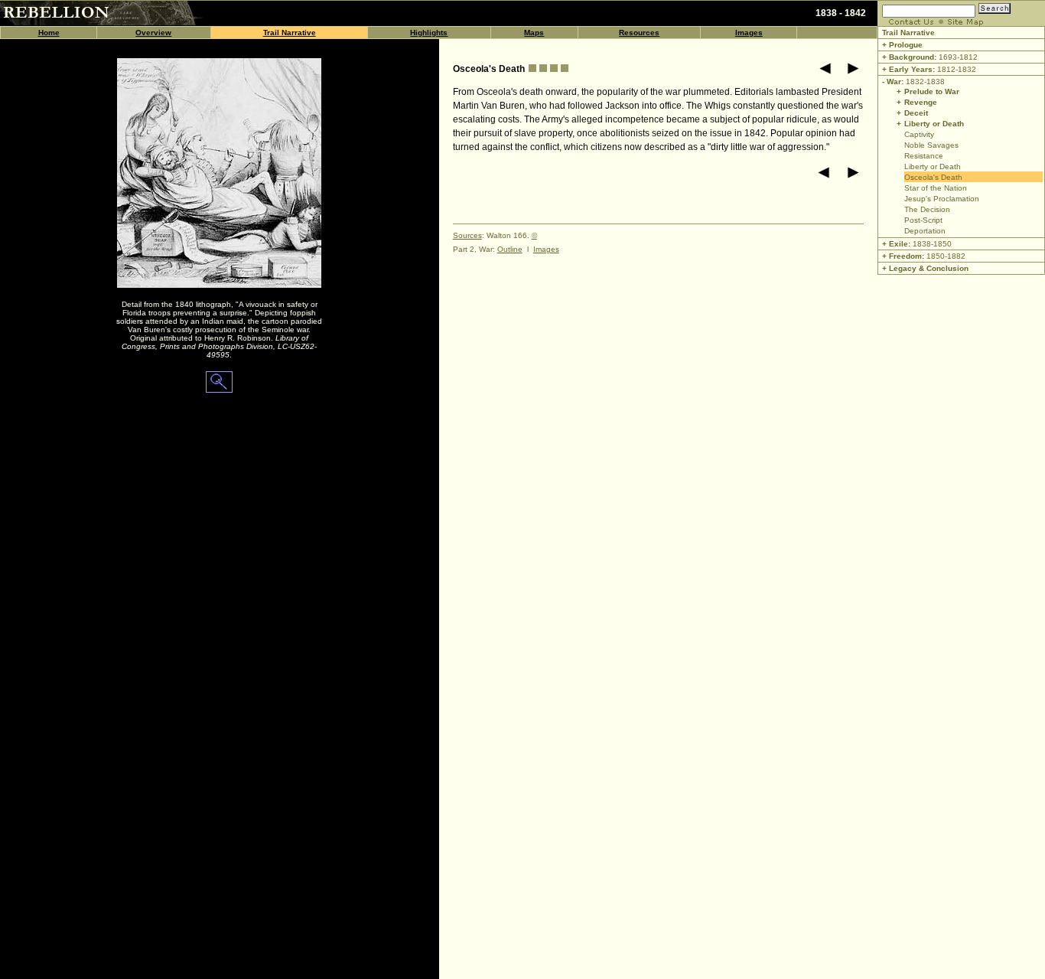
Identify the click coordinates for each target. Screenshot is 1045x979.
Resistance (923, 156)
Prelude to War (931, 91)
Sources (467, 235)
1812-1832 (928, 69)
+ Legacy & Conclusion (925, 268)
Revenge (920, 102)
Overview (153, 32)
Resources (639, 32)
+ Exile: (895, 244)
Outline (509, 249)
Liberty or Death (934, 123)
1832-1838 (912, 81)
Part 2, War (473, 249)
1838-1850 (932, 244)
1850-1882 (945, 256)
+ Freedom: (903, 256)
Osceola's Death (933, 177)
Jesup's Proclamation (941, 198)
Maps (534, 32)
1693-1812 (929, 57)
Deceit (916, 113)
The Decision (927, 209)
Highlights (429, 32)
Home (49, 32)
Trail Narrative (289, 32)
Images (749, 32)
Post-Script (923, 220)
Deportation (925, 231)
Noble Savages (931, 145)
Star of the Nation (935, 188)
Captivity (919, 134)
